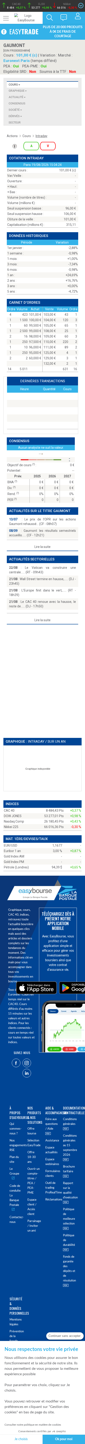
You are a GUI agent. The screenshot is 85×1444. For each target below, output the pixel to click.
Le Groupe (14, 1171)
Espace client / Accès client (31, 1207)
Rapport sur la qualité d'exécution (69, 1190)
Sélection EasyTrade (33, 1143)
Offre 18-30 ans (31, 1157)
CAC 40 (9, 810)
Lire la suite (42, 547)
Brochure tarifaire (69, 1169)
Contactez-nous (16, 1220)
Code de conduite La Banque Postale (15, 1196)
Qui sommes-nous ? (16, 1129)
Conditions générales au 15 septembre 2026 (69, 1145)
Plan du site (14, 1159)
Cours (13, 84)
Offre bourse (31, 1131)
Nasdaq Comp (14, 821)
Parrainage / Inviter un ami (33, 1226)
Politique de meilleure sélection (69, 1216)
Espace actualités (51, 1150)
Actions (12, 136)
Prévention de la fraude (16, 1336)
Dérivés (14, 116)
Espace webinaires (51, 1162)
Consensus (17, 103)
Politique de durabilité (69, 1240)
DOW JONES (13, 816)
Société (14, 109)
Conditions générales (69, 1122)
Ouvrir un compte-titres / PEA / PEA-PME (33, 1181)
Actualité (16, 97)
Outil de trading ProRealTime (51, 1188)
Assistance (51, 1140)
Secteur (15, 122)
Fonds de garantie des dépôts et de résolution (69, 1268)
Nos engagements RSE (16, 1145)
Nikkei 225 (11, 827)
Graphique (16, 90)
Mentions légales (16, 1322)
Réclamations (51, 1199)
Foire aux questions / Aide (51, 1124)
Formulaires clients (51, 1174)
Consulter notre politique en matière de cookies (33, 1424)
